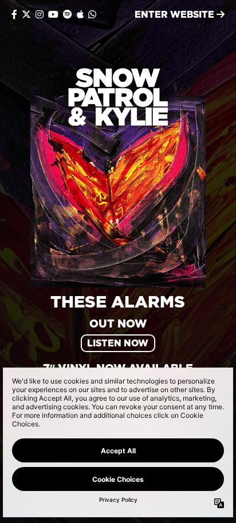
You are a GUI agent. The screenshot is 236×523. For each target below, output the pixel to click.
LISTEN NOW (117, 343)
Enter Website (176, 14)
